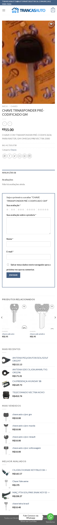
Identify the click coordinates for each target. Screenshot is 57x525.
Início (5, 106)
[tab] (28, 172)
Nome (10, 239)
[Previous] (2, 323)
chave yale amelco (37, 334)
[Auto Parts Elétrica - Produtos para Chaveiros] (29, 10)
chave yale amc (8, 334)
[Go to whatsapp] (50, 516)
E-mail (10, 251)
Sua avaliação (13, 205)
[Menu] (3, 10)
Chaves (14, 106)
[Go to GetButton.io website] (50, 522)
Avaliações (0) (9, 173)
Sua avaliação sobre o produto (21, 215)
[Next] (55, 323)
